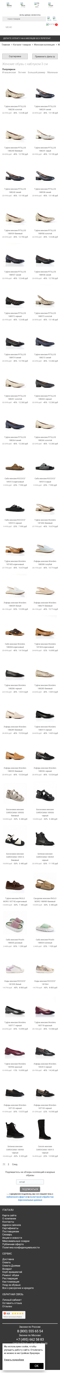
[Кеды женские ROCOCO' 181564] (45, 964)
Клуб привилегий (12, 1272)
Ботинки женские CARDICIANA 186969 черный (45, 857)
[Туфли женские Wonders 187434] (45, 627)
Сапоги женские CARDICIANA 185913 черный (45, 1149)
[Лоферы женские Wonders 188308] (45, 544)
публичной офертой (17, 1197)
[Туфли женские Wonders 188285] (45, 668)
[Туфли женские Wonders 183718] (45, 1005)
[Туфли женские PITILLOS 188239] (45, 89)
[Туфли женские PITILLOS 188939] (15, 213)
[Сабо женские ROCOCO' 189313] (15, 461)
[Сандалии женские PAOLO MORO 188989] (45, 881)
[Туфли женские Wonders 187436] (45, 503)
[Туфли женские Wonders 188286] (15, 668)
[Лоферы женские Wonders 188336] (45, 751)
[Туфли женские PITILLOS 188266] (45, 420)
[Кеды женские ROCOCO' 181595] (15, 964)
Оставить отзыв (12, 1303)
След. (15, 1164)
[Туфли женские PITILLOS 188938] (45, 172)
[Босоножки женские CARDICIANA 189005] (15, 792)
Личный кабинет (12, 1299)
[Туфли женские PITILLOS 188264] (15, 420)
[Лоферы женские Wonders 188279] (45, 586)
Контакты (8, 1221)
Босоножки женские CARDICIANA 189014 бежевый (15, 857)
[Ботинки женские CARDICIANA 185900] (15, 1129)
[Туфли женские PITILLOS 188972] (15, 296)
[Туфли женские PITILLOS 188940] (45, 255)
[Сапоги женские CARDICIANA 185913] (45, 1129)
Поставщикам (10, 1231)
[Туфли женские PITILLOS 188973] (45, 296)
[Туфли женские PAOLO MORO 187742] (15, 881)
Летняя (22, 72)
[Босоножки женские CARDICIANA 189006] (45, 792)
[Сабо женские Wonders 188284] (15, 627)
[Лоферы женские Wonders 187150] (45, 1088)
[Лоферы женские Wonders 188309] (15, 586)
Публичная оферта (13, 1244)
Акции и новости (12, 1237)
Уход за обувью (11, 1284)
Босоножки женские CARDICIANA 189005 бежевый (15, 812)
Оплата (6, 1262)
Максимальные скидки (15, 1241)
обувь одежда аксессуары (30, 14)
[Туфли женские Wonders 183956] (15, 1047)
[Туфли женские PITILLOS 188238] (15, 89)
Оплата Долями (11, 1265)
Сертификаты (10, 1228)
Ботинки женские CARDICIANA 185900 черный (15, 1149)
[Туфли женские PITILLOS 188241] (45, 131)
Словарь (7, 1234)
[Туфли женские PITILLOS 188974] (15, 337)
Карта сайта (9, 1215)
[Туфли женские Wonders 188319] (45, 710)
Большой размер (36, 72)
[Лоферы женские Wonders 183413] (45, 1047)
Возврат (7, 1268)
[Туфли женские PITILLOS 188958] (45, 213)
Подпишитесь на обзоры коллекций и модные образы (30, 1174)
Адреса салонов (11, 1225)
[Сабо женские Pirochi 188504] (45, 922)
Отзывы (7, 1306)
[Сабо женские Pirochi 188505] (15, 922)
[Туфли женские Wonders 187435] (15, 544)
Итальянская (9, 72)
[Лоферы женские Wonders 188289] (15, 710)
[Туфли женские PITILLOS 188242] (15, 172)
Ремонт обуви (10, 1275)
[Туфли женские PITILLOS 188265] (45, 379)
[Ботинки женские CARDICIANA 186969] (45, 837)
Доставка (8, 1259)
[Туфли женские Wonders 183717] (15, 1005)
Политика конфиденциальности (21, 1247)
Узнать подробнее (14, 1359)
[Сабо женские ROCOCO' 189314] (45, 461)
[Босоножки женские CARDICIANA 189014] (15, 837)
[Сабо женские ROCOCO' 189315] (15, 503)
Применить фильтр (45, 56)
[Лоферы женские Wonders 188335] (15, 751)
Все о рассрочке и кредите (18, 1288)
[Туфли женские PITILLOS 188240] (15, 131)
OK (37, 1366)
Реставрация (10, 1278)
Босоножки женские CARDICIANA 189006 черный (45, 812)
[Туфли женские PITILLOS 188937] (15, 255)
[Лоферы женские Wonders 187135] (15, 1088)
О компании (9, 1218)
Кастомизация (10, 1281)
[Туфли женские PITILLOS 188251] (15, 379)
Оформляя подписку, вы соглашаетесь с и (30, 1197)
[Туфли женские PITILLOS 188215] (45, 337)
